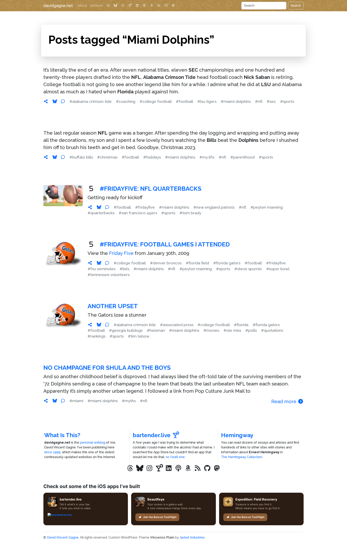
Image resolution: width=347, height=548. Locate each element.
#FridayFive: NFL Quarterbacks (150, 188)
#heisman (156, 330)
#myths (129, 401)
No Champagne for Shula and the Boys (107, 367)
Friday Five (121, 253)
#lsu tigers (206, 101)
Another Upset (113, 306)
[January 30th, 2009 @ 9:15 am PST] (90, 263)
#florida (241, 324)
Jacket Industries (192, 537)
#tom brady (190, 213)
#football (184, 101)
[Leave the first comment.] (62, 101)
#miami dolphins (236, 101)
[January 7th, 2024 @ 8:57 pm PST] (45, 157)
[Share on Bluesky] (54, 101)
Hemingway (237, 435)
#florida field (197, 263)
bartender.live (151, 435)
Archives (96, 5)
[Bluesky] (115, 6)
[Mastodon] (173, 6)
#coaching (125, 101)
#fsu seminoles (101, 269)
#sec (271, 101)
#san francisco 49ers (138, 213)
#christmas (107, 157)
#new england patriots (214, 207)
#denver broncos (166, 263)
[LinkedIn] (137, 6)
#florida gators (226, 263)
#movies (211, 330)
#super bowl (277, 269)
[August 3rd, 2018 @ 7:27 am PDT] (90, 207)
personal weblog (92, 442)
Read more (284, 401)
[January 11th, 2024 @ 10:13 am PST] (45, 101)
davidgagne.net (58, 5)
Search (296, 5)
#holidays (152, 157)
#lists (124, 269)
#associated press (176, 324)
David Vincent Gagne (63, 537)
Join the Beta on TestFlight (160, 517)
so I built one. (175, 457)
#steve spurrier (248, 269)
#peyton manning (266, 207)
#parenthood (242, 157)
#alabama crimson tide (90, 101)
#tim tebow (138, 336)
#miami (76, 401)
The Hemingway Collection (241, 457)
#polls (251, 330)
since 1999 (52, 452)
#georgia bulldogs (126, 330)
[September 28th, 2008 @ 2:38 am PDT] (90, 324)
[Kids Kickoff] (144, 6)
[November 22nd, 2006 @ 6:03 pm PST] (45, 401)
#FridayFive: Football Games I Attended (165, 244)
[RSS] (158, 6)
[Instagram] (122, 6)
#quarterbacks (101, 213)
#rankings (96, 336)
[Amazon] (151, 6)
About (82, 5)
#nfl (258, 101)
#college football (156, 101)
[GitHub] (166, 6)
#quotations (272, 330)
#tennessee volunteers (109, 274)
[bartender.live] (130, 6)
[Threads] (108, 6)
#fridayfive (145, 207)
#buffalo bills (81, 157)
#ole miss (232, 330)
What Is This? (62, 435)
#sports (287, 101)
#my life (206, 157)
